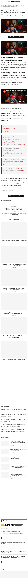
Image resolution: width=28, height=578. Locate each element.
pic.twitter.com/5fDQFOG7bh (9, 142)
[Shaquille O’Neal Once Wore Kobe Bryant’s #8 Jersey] (5, 451)
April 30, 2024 (6, 131)
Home (2, 5)
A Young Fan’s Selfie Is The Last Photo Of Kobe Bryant (17, 458)
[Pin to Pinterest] (19, 37)
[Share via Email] (22, 37)
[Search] (26, 1)
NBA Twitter (4, 190)
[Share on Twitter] (16, 37)
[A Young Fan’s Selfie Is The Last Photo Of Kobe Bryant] (5, 459)
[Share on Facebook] (13, 37)
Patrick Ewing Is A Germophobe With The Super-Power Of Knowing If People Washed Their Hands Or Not (18, 474)
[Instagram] (13, 576)
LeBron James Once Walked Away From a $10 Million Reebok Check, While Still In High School (18, 466)
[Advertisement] (14, 388)
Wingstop (11, 190)
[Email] (15, 576)
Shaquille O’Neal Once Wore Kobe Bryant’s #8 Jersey (18, 450)
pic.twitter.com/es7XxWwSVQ (16, 168)
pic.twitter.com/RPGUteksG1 (13, 152)
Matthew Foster (9, 15)
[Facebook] (11, 576)
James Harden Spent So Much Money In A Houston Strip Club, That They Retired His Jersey (17, 442)
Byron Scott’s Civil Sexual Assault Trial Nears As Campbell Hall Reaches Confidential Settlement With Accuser (13, 542)
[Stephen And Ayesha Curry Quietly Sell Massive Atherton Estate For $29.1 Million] (14, 254)
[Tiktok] (17, 576)
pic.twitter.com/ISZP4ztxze (17, 161)
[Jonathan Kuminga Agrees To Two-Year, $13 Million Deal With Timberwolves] (14, 277)
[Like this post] (10, 37)
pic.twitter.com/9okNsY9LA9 (9, 128)
